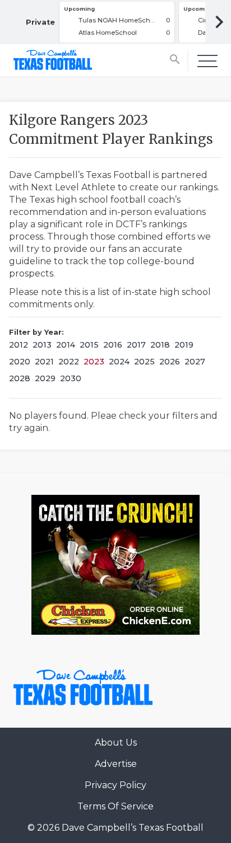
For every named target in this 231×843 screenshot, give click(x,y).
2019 (183, 345)
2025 (144, 362)
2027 (194, 362)
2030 (70, 378)
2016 (112, 345)
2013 (42, 345)
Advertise (116, 763)
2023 (94, 362)
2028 (19, 378)
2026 (169, 362)
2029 (45, 378)
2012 (18, 345)
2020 (19, 362)
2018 (160, 345)
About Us (116, 742)
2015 (89, 345)
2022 (68, 362)
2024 (119, 362)
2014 (65, 345)
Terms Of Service (115, 806)
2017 (136, 345)
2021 (44, 362)
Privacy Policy (115, 785)
